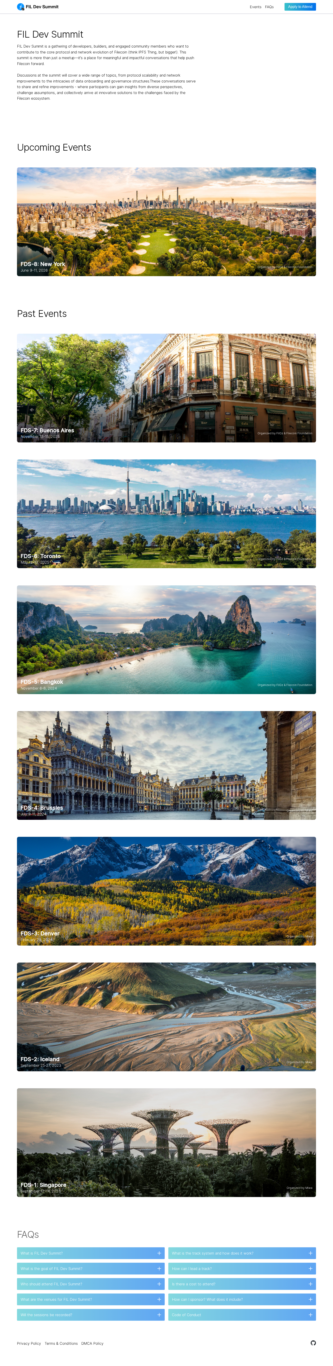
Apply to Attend (300, 7)
